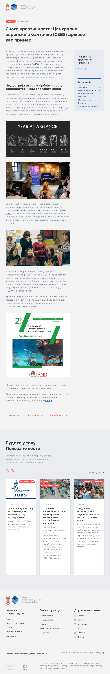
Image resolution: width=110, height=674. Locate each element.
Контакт (9, 627)
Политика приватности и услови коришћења (26, 654)
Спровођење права (87, 106)
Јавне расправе (47, 620)
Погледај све (94, 472)
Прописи (10, 619)
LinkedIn (81, 632)
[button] (7, 471)
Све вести (14, 415)
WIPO (36, 64)
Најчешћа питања (14, 631)
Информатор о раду (49, 628)
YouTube (82, 620)
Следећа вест (57, 415)
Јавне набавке (46, 615)
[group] (21, 527)
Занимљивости (85, 93)
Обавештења (84, 100)
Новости (82, 97)
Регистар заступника (15, 623)
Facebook (82, 615)
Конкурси (44, 624)
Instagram (82, 624)
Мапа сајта (11, 636)
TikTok (81, 637)
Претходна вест (35, 415)
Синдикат (82, 103)
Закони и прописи (87, 90)
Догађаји (82, 87)
